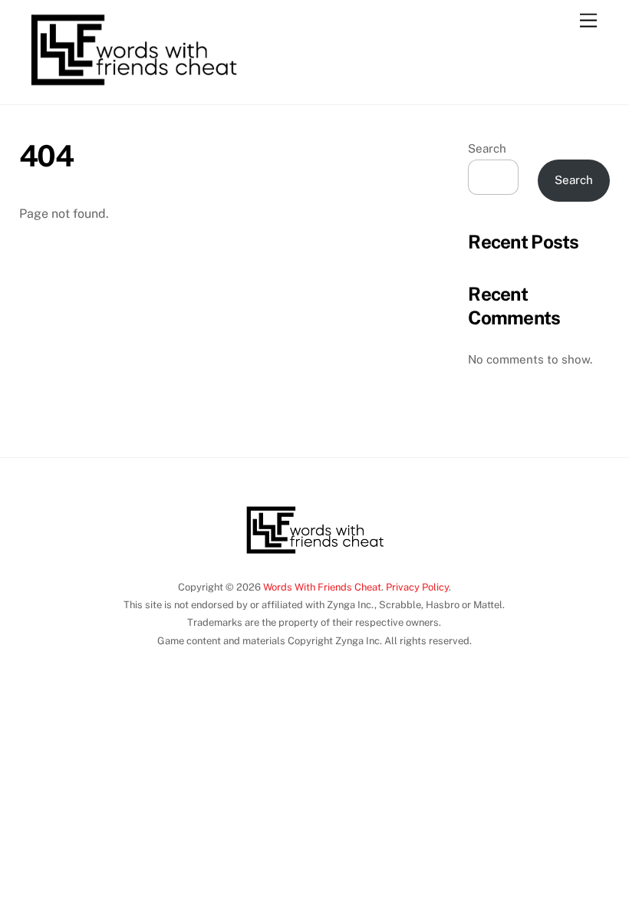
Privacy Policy (417, 587)
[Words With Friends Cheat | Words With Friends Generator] (133, 89)
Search (487, 148)
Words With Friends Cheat (322, 587)
